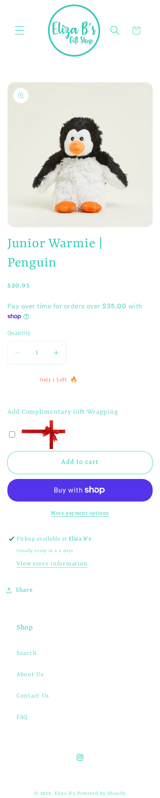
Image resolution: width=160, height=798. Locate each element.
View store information (51, 564)
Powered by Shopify (101, 793)
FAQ (22, 717)
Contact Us (32, 696)
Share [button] (24, 590)
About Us (30, 674)
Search (26, 653)
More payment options (80, 513)
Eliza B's (65, 793)
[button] (20, 30)
